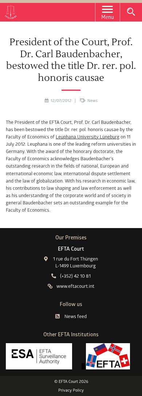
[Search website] (131, 12)
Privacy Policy (71, 390)
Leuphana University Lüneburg (87, 136)
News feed (75, 316)
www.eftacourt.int (75, 286)
